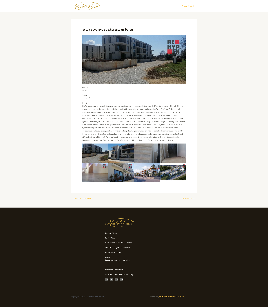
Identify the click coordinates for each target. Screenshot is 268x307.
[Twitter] (173, 6)
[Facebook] (168, 6)
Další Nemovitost (189, 198)
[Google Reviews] (116, 279)
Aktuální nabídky (188, 6)
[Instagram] (177, 6)
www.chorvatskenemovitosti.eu (171, 297)
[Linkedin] (121, 279)
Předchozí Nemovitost (81, 198)
